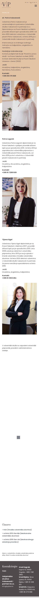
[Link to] (34, 76)
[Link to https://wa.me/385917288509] (30, 173)
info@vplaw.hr (7, 586)
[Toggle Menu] (36, 6)
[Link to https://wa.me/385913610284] (29, 278)
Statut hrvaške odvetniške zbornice (17, 555)
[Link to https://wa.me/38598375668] (29, 76)
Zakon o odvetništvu (8, 553)
